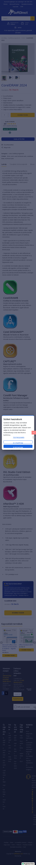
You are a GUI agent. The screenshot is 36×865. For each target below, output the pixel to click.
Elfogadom (18, 447)
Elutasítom (18, 443)
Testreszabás (18, 437)
